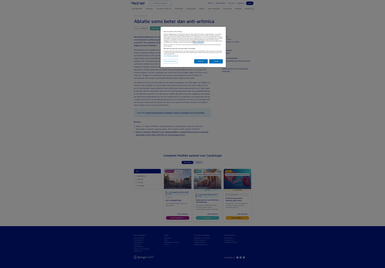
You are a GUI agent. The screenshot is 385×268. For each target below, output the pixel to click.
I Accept (216, 61)
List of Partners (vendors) (171, 56)
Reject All (201, 61)
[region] (193, 47)
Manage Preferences (171, 61)
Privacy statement (198, 42)
